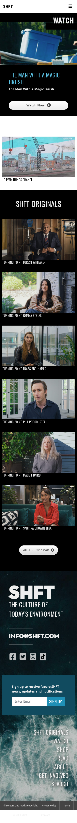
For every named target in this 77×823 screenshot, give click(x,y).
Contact (45, 815)
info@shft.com (34, 636)
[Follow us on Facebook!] (13, 656)
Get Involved (53, 775)
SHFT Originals (51, 732)
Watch (60, 741)
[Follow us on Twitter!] (24, 656)
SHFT (8, 6)
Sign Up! (56, 701)
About (61, 766)
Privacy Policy (48, 805)
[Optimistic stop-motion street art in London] (38, 157)
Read (62, 758)
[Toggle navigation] (70, 6)
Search (60, 784)
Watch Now (35, 105)
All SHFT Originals (36, 550)
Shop (62, 749)
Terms (66, 805)
